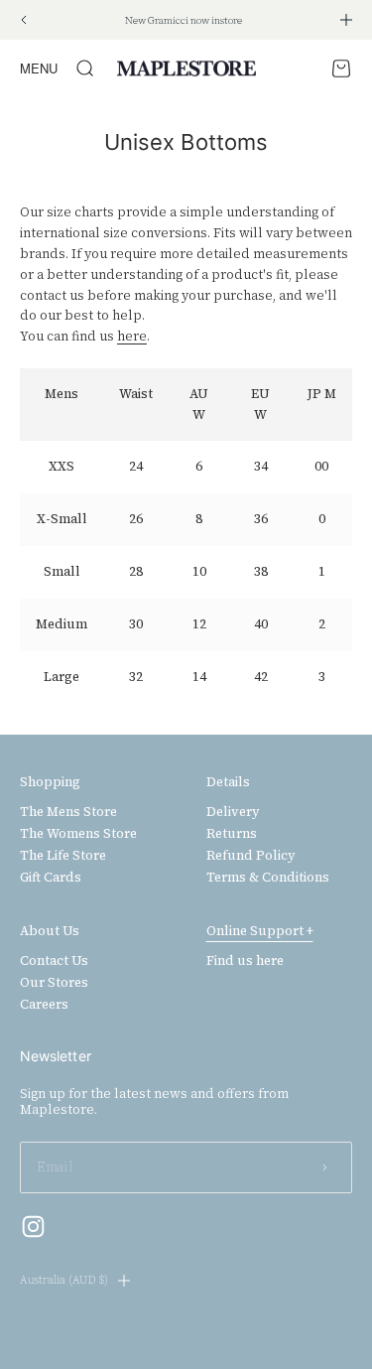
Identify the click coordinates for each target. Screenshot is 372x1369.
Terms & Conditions (267, 878)
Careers (44, 1005)
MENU (39, 68)
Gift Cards (50, 878)
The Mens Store (68, 812)
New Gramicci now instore (183, 20)
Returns (231, 834)
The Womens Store (78, 834)
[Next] (346, 20)
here (132, 336)
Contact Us (54, 961)
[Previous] (23, 20)
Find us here (245, 961)
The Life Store (63, 856)
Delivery (233, 812)
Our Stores (54, 983)
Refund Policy (251, 856)
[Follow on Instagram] (33, 1226)
